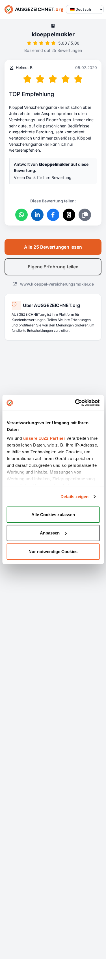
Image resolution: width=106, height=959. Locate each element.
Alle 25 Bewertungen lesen (53, 247)
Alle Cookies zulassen (53, 514)
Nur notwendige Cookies (53, 551)
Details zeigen (74, 496)
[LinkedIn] (37, 215)
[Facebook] (53, 215)
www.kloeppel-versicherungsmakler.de (56, 284)
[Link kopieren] (85, 215)
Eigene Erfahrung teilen (53, 266)
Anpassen (50, 533)
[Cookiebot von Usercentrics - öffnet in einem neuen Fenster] (75, 402)
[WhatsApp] (21, 215)
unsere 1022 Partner (44, 438)
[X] (69, 215)
